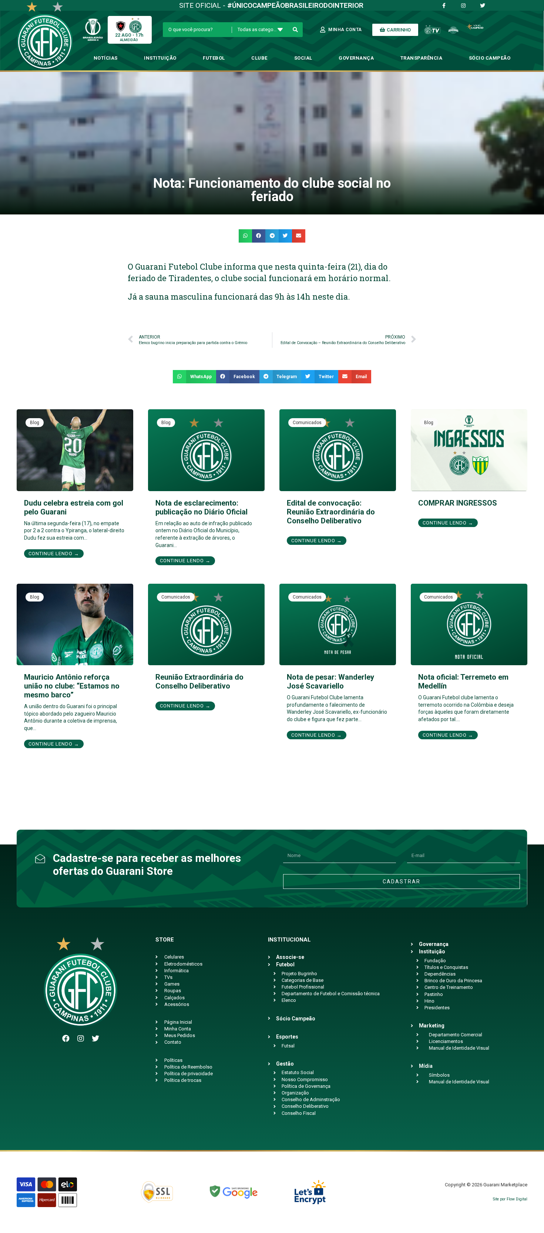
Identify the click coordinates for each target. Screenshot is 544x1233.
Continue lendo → (53, 553)
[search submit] (295, 30)
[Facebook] (66, 1038)
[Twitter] (95, 1038)
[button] (245, 236)
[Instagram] (80, 1038)
